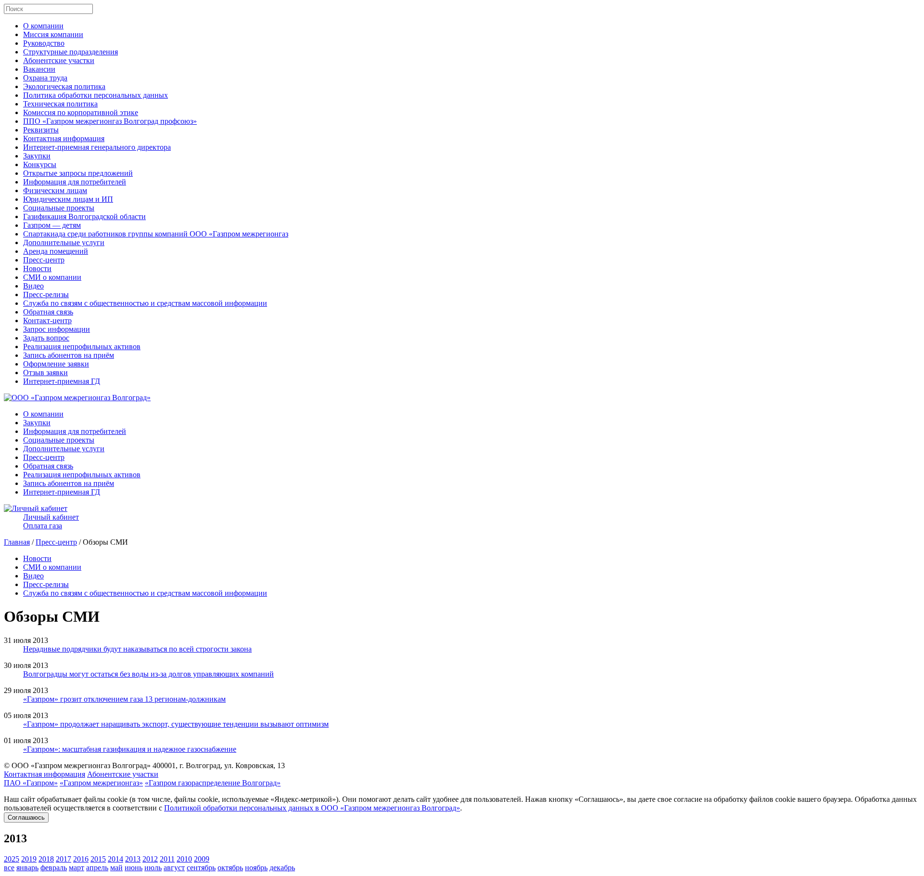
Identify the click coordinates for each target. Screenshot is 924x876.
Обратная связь (48, 312)
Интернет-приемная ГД (61, 381)
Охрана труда (45, 78)
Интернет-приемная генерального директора (97, 147)
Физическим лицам (55, 190)
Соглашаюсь (26, 817)
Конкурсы (39, 164)
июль (153, 867)
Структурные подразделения (70, 52)
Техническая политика (60, 104)
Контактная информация (63, 138)
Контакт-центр (47, 320)
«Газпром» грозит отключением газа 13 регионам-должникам (124, 699)
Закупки (37, 156)
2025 (11, 859)
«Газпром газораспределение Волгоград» (213, 783)
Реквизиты (41, 130)
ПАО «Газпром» (31, 783)
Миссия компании (53, 34)
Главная (17, 542)
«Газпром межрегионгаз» (101, 783)
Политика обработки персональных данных (95, 95)
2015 (98, 859)
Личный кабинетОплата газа (51, 521)
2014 (115, 859)
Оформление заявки (56, 364)
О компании (43, 26)
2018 (46, 859)
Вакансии (39, 69)
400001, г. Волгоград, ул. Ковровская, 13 (219, 765)
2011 (167, 859)
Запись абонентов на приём (68, 355)
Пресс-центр (43, 260)
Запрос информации (56, 329)
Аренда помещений (55, 251)
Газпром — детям (52, 225)
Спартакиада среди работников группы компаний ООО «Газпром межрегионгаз (155, 234)
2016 (81, 859)
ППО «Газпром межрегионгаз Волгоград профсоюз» (110, 121)
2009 (201, 859)
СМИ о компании (52, 277)
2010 (184, 859)
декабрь (282, 867)
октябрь (230, 867)
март (76, 867)
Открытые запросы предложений (78, 173)
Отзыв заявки (45, 372)
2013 (133, 859)
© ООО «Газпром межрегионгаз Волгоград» (77, 765)
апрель (97, 867)
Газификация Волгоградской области (84, 216)
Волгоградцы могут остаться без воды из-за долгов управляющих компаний (148, 674)
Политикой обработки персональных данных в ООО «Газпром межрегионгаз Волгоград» (312, 808)
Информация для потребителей (74, 182)
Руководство (43, 43)
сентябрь (201, 867)
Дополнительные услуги (63, 242)
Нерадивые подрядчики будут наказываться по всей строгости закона (137, 649)
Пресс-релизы (46, 294)
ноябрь (256, 867)
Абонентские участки (58, 60)
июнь (133, 867)
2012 (150, 859)
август (174, 867)
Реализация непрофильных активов (82, 346)
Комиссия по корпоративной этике (80, 112)
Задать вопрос (46, 338)
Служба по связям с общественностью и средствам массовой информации (145, 303)
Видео (33, 286)
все (9, 867)
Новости (37, 268)
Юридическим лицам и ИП (68, 199)
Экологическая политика (64, 86)
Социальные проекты (58, 208)
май (116, 867)
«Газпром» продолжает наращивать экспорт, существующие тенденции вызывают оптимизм (176, 724)
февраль (53, 867)
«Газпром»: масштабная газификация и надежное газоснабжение (129, 749)
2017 (63, 859)
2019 (29, 859)
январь (27, 867)
